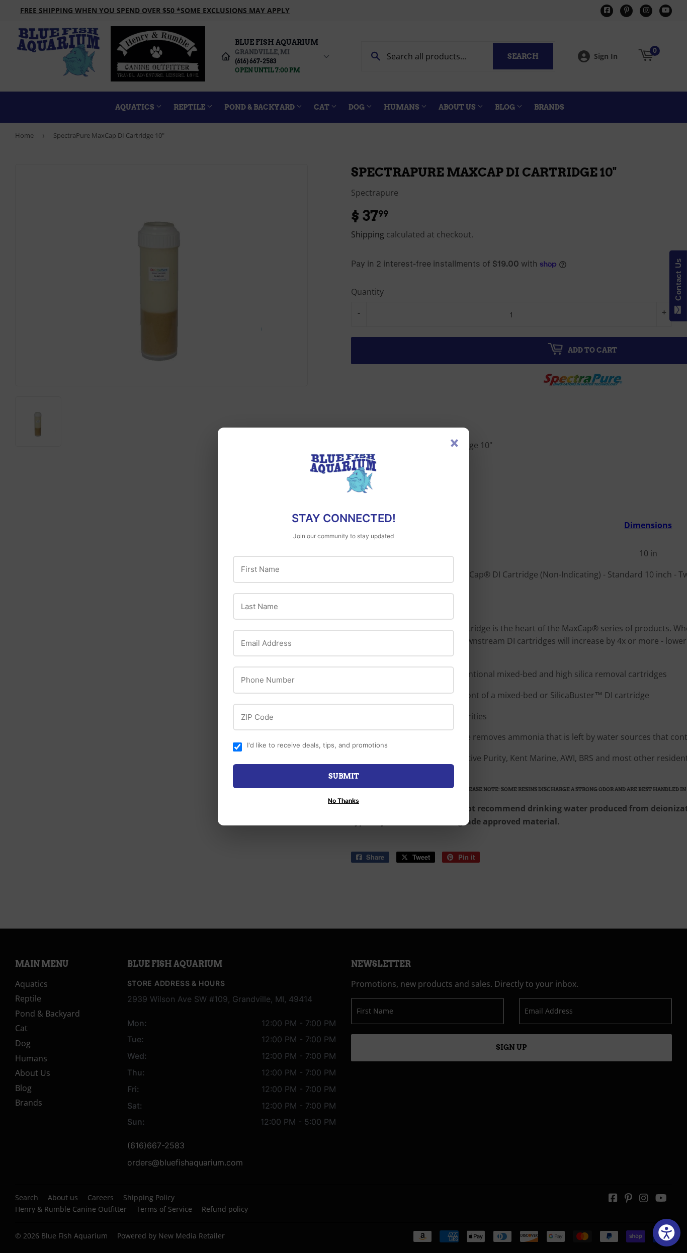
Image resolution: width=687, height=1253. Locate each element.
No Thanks (343, 800)
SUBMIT (343, 776)
